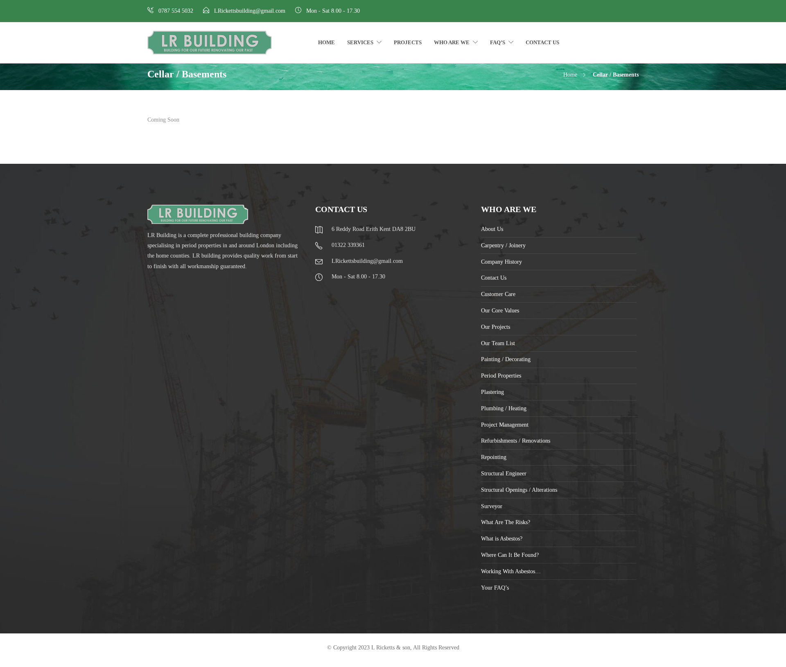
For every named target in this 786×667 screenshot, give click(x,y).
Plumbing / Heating (503, 408)
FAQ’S (497, 42)
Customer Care (498, 294)
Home (326, 42)
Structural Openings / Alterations (519, 490)
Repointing (493, 457)
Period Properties (501, 376)
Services (360, 42)
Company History (501, 262)
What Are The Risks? (505, 522)
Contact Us (542, 42)
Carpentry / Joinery (503, 245)
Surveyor (491, 506)
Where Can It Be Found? (510, 555)
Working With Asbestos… (511, 571)
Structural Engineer (503, 473)
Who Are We (452, 42)
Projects (408, 42)
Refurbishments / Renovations (515, 441)
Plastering (492, 392)
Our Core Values (500, 310)
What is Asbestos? (501, 539)
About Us (492, 229)
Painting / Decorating (506, 359)
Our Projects (495, 327)
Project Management (505, 425)
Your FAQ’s (495, 588)
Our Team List (498, 343)
